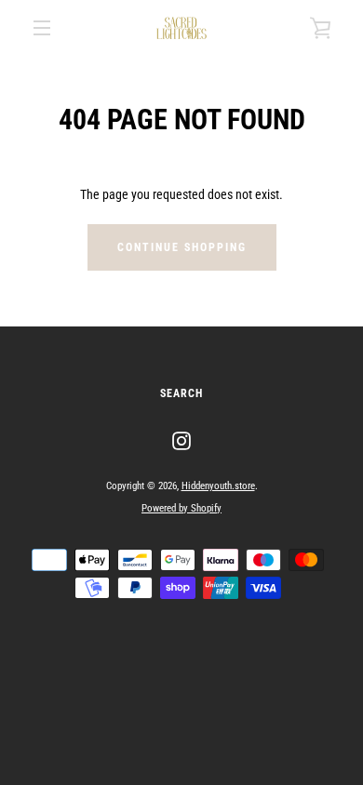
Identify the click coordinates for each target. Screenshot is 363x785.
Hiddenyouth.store (218, 486)
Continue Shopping (182, 247)
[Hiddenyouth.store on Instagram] (181, 439)
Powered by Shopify (181, 508)
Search (181, 393)
